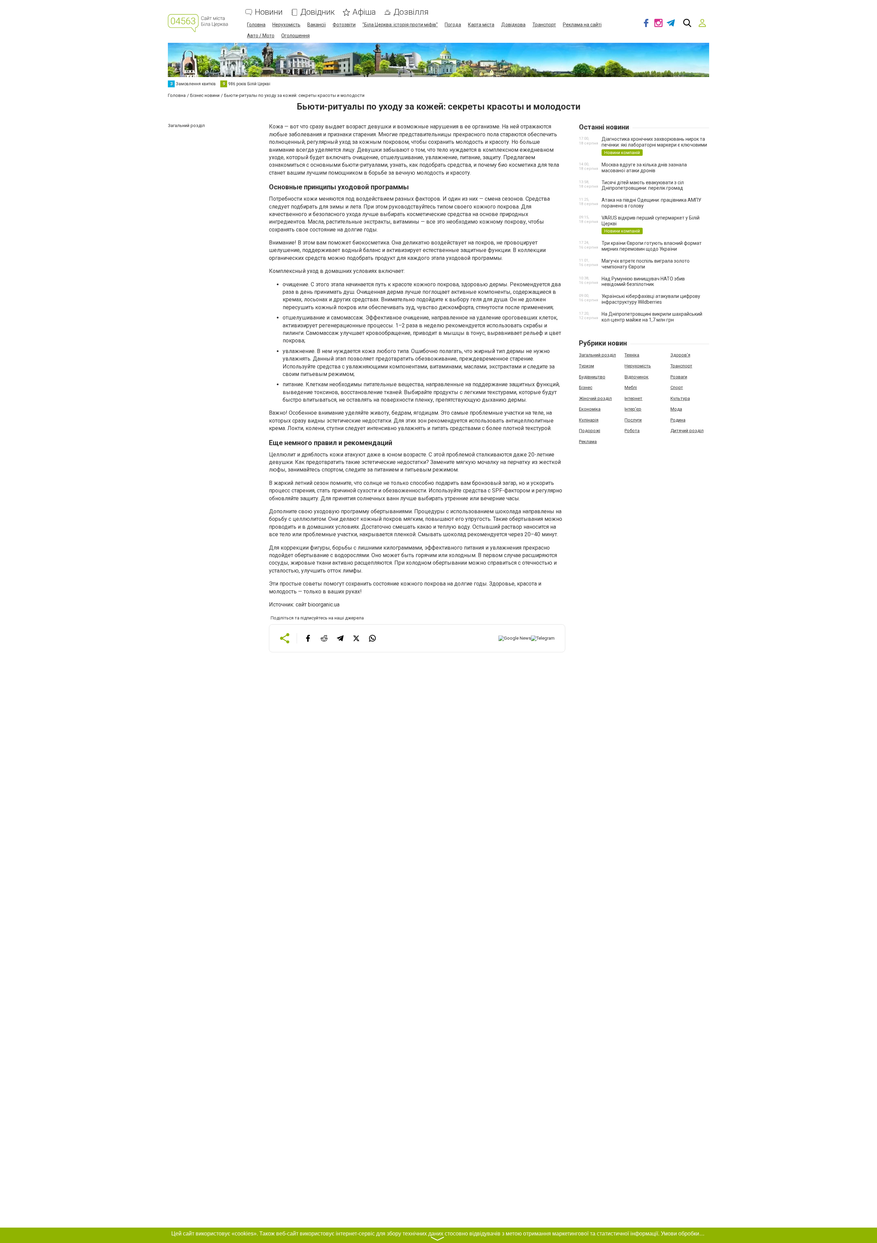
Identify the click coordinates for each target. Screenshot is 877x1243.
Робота (632, 430)
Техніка (632, 354)
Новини (269, 12)
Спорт (676, 387)
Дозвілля (411, 12)
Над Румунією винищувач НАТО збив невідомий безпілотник (643, 281)
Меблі (631, 387)
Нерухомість (286, 24)
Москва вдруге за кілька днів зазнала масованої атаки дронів (644, 167)
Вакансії (316, 24)
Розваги (678, 376)
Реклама (588, 441)
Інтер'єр (633, 409)
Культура (680, 398)
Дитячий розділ (687, 430)
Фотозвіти (344, 24)
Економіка (590, 409)
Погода (453, 24)
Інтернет (633, 398)
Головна (256, 24)
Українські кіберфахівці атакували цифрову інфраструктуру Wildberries (651, 299)
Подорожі (589, 430)
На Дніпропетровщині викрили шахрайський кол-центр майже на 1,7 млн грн (652, 317)
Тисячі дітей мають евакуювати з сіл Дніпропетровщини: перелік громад (643, 185)
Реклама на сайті (582, 24)
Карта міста (481, 24)
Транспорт (544, 24)
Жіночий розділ (595, 398)
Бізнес (585, 387)
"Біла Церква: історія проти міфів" (400, 24)
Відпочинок (637, 376)
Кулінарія (588, 420)
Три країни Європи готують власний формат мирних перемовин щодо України (652, 246)
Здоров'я (680, 354)
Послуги (633, 420)
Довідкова (513, 24)
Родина (677, 420)
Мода (676, 409)
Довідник (317, 12)
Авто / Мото (260, 35)
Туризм (586, 365)
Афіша (364, 12)
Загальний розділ (597, 354)
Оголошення (295, 35)
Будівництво (592, 376)
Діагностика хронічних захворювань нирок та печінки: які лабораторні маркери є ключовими (654, 142)
